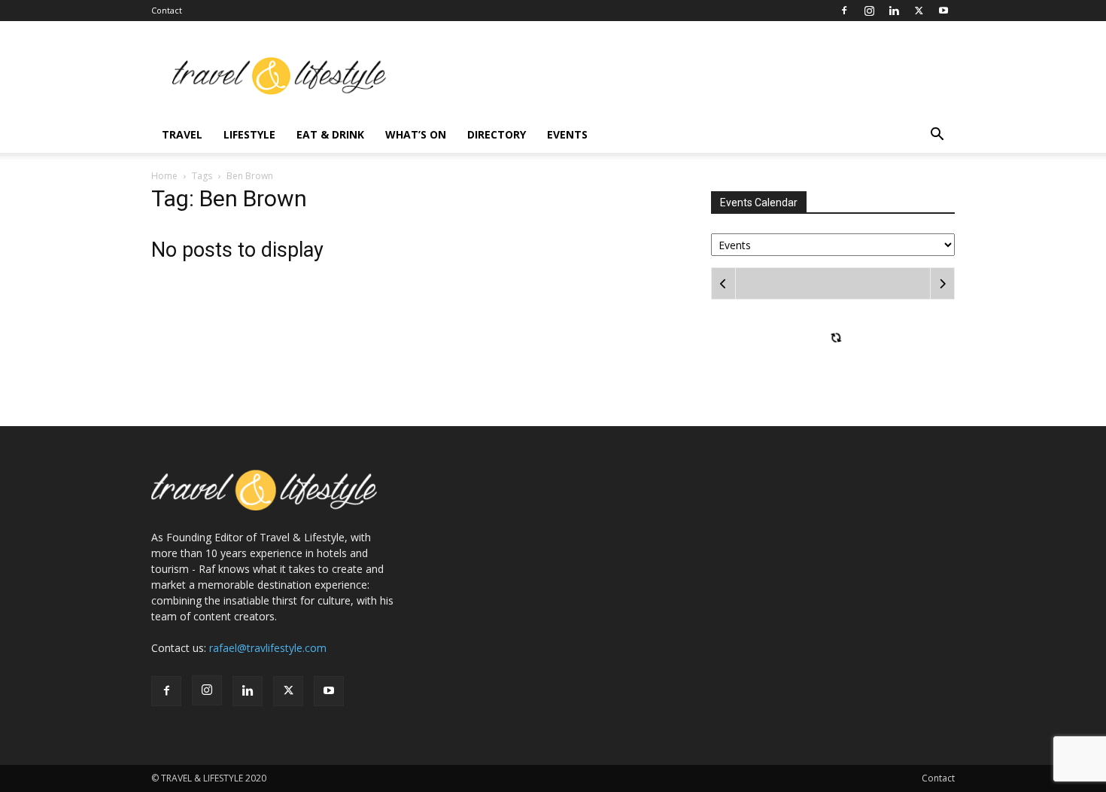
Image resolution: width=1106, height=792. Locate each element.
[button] (937, 136)
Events (567, 134)
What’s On (415, 134)
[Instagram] (869, 10)
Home (164, 175)
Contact (166, 10)
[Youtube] (943, 10)
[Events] (833, 243)
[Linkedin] (894, 10)
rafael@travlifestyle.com (268, 648)
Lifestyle (249, 134)
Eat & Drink (330, 134)
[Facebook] (844, 10)
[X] (918, 10)
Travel (182, 134)
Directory (496, 134)
